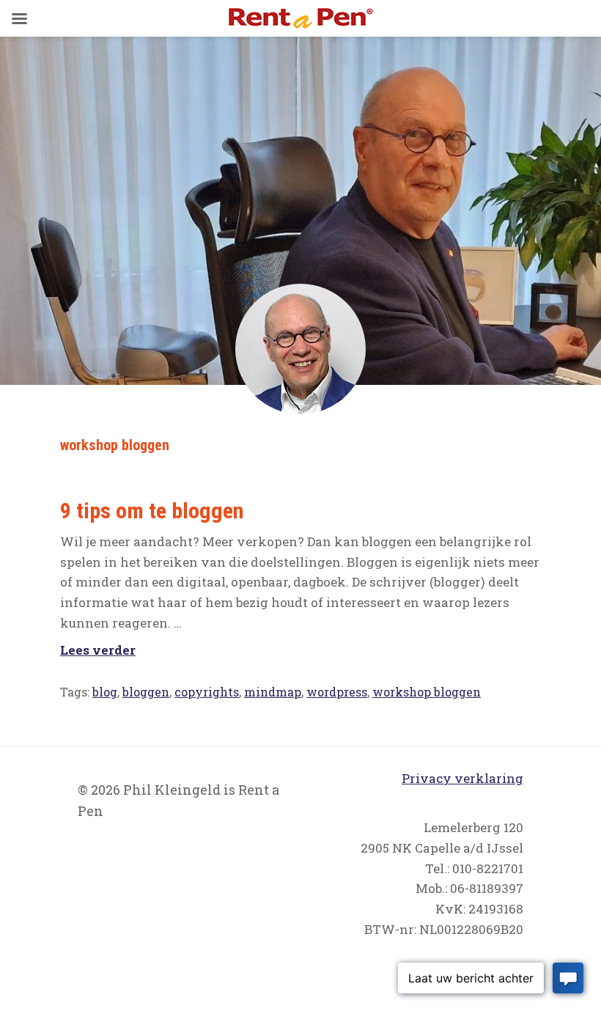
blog (104, 691)
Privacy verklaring (462, 778)
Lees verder (98, 649)
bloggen (145, 691)
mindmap (272, 691)
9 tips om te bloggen (151, 510)
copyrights (206, 691)
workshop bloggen (426, 691)
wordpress (336, 691)
